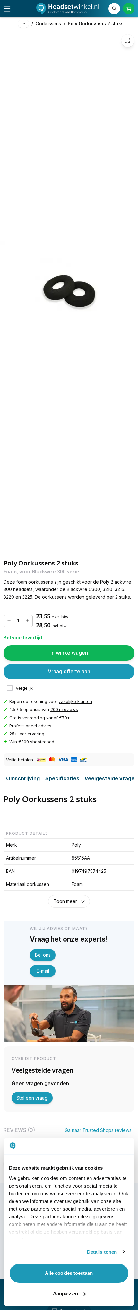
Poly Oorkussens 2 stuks (96, 23)
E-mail (43, 971)
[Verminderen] (9, 621)
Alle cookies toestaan (69, 1273)
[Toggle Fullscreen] (127, 40)
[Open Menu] (7, 8)
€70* (64, 717)
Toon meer (65, 901)
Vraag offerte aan (69, 671)
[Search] (114, 9)
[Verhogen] (27, 621)
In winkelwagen (69, 653)
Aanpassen (65, 1293)
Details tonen (102, 1252)
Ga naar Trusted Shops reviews (98, 1130)
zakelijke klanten (75, 701)
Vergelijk (24, 688)
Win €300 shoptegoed (31, 741)
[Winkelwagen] (129, 9)
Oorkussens (48, 23)
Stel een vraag (31, 1098)
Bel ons (43, 955)
